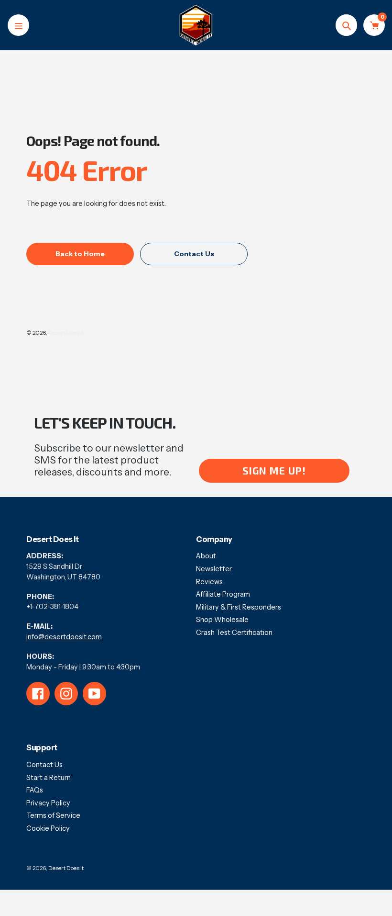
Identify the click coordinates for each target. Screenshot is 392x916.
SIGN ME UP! (274, 470)
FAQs (34, 790)
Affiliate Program (223, 594)
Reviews (209, 581)
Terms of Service (53, 815)
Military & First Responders (238, 607)
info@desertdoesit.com (64, 637)
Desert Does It (66, 332)
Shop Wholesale (222, 619)
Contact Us (44, 764)
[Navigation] (18, 25)
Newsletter (214, 569)
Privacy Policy (48, 803)
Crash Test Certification (234, 632)
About (206, 556)
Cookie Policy (48, 828)
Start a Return (48, 777)
